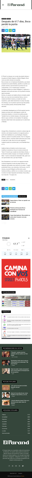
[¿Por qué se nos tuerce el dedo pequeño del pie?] (6, 387)
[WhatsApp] (10, 30)
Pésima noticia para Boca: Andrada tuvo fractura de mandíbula (17, 209)
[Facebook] (3, 30)
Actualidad (4, 18)
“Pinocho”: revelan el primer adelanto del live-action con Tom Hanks (19, 354)
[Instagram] (12, 466)
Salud (12, 388)
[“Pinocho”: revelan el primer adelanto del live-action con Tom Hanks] (6, 354)
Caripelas (13, 365)
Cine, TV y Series (14, 356)
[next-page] (5, 223)
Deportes (8, 18)
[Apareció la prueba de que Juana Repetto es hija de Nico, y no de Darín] (6, 395)
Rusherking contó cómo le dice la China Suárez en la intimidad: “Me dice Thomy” (19, 362)
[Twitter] (6, 30)
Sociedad (13, 405)
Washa (22, 476)
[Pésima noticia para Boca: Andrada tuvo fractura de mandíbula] (5, 209)
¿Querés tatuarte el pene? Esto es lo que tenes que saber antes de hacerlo (20, 402)
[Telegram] (13, 30)
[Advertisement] (16, 12)
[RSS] (19, 466)
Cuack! (12, 373)
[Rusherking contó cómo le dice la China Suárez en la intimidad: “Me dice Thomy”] (6, 362)
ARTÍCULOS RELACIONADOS (9, 196)
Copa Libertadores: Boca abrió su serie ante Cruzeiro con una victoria (20, 217)
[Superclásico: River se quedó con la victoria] (5, 202)
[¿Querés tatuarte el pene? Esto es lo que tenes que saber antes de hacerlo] (6, 402)
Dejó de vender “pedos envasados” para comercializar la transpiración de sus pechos (20, 370)
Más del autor (22, 196)
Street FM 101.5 (13, 473)
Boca (7, 179)
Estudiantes (12, 179)
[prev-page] (2, 223)
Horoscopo (28, 338)
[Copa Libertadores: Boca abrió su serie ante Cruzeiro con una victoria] (5, 217)
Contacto (20, 473)
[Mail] (16, 466)
